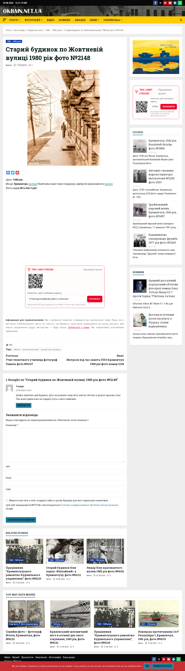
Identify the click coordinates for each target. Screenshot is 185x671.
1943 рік (56, 624)
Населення (41, 657)
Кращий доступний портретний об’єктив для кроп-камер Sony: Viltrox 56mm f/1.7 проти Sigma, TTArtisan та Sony (155, 288)
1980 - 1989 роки (14, 41)
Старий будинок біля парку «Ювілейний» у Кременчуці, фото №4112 (63, 571)
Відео (50, 19)
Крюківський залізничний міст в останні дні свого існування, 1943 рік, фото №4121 (69, 637)
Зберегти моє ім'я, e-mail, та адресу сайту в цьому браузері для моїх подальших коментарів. (58, 500)
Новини (64, 19)
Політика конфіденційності (75, 505)
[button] (4, 20)
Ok (147, 666)
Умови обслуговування (105, 505)
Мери (7, 657)
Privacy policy (162, 666)
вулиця (33, 183)
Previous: (31, 360)
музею (109, 183)
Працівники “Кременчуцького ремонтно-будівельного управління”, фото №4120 (23, 573)
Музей (15, 657)
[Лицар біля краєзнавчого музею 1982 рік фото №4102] (105, 551)
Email (8, 478)
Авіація (80, 19)
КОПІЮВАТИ (94, 299)
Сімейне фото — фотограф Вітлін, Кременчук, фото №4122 (24, 635)
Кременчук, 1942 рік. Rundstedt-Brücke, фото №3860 (163, 144)
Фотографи (55, 657)
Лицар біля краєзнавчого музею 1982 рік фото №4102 (105, 569)
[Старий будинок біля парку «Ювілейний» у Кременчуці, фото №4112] (65, 551)
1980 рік (16, 349)
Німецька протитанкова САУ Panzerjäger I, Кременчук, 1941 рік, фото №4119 (158, 635)
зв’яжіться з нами (78, 327)
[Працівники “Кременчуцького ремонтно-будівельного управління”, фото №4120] (24, 551)
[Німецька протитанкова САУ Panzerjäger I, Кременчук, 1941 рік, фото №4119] (158, 614)
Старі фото (13, 624)
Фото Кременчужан (29, 624)
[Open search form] (181, 20)
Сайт (8, 489)
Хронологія (27, 657)
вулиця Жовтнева (31, 349)
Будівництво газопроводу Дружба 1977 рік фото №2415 (163, 238)
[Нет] (181, 666)
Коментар (12, 425)
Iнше (93, 19)
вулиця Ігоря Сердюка (51, 349)
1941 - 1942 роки (148, 624)
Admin (9, 65)
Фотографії (32, 19)
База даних (69, 657)
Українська (111, 19)
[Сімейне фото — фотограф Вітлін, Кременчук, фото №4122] (26, 614)
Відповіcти (23, 405)
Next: (95, 360)
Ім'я (8, 466)
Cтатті (13, 19)
